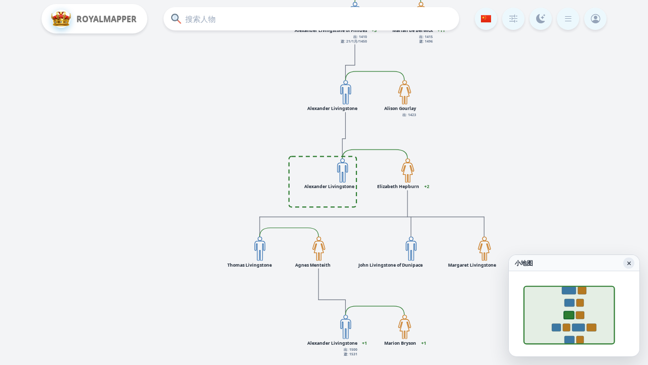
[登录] (595, 19)
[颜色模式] (541, 19)
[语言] (486, 19)
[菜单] (568, 19)
